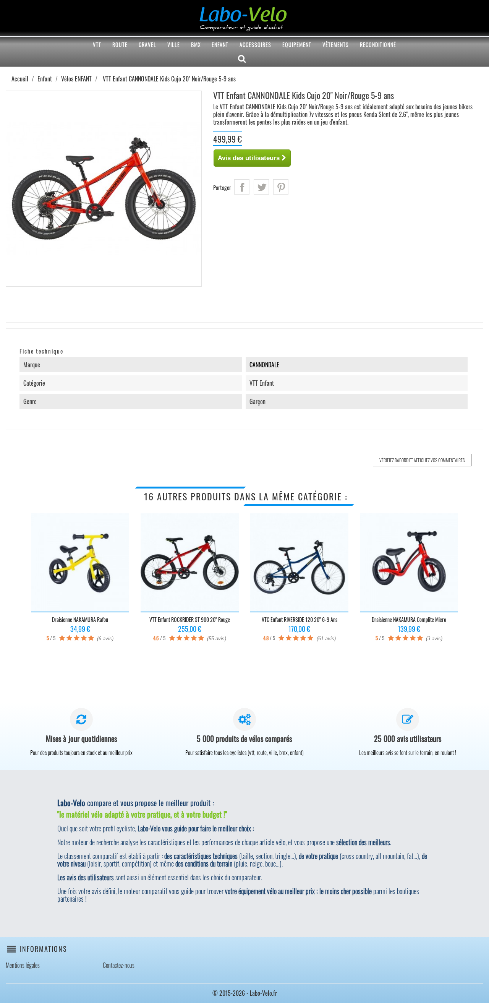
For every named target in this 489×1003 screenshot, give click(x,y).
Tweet (261, 187)
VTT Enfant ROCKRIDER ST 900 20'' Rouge (189, 619)
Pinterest (281, 187)
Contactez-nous (118, 965)
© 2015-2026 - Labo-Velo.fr (244, 993)
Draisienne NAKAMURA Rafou (80, 619)
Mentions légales (23, 965)
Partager (242, 187)
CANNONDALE (264, 364)
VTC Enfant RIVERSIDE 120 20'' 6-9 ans (299, 619)
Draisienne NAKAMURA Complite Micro (409, 619)
